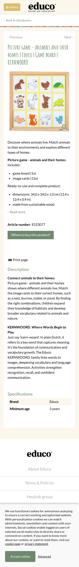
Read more (17, 212)
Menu (13, 7)
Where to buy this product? (30, 235)
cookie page (12, 544)
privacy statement (36, 544)
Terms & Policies (39, 482)
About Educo (39, 468)
